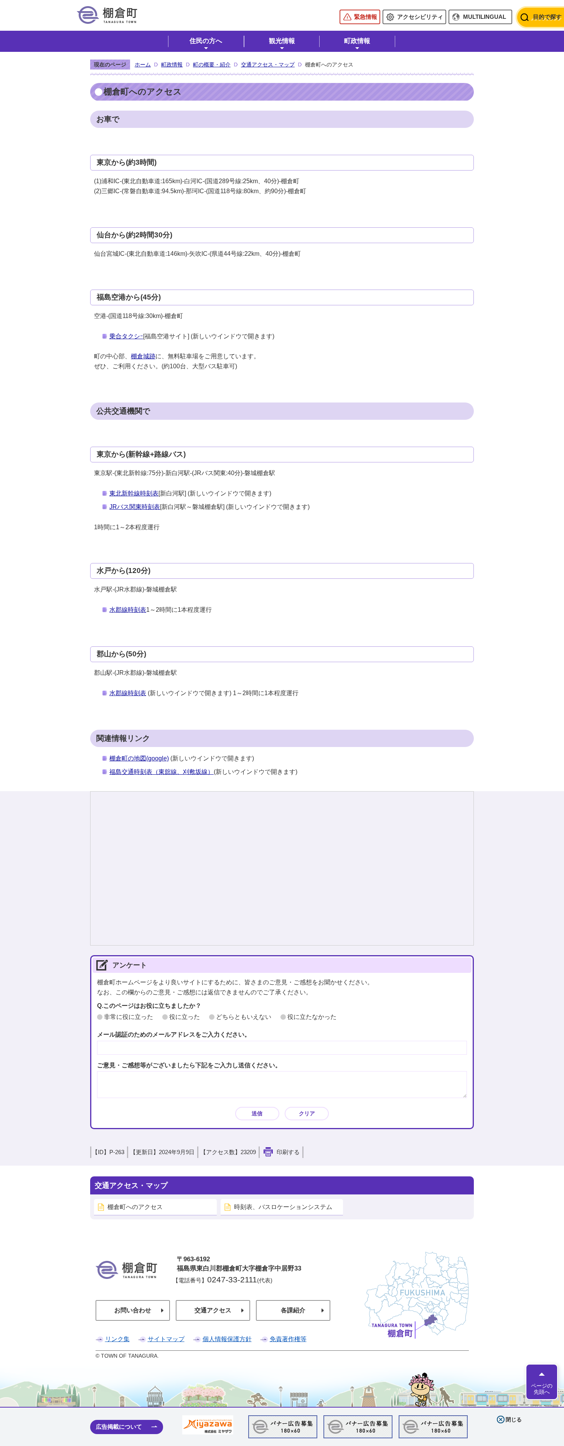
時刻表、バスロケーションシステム (283, 1207)
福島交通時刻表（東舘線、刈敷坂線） (161, 772)
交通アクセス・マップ (268, 64)
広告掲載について (119, 1426)
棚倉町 (126, 1280)
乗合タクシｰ (126, 336)
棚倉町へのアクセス (135, 1207)
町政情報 (357, 41)
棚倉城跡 (143, 356)
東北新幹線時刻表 (133, 493)
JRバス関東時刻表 (134, 507)
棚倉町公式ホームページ (107, 15)
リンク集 (117, 1339)
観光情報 (282, 41)
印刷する (288, 1152)
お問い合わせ (132, 1310)
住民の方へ (206, 41)
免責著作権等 (288, 1339)
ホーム (143, 64)
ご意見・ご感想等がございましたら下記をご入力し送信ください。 (189, 1065)
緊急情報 (365, 16)
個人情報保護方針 (227, 1339)
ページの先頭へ (541, 1389)
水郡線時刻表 (127, 609)
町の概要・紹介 (212, 64)
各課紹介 (293, 1310)
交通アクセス (213, 1310)
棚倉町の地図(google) (139, 758)
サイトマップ (166, 1339)
